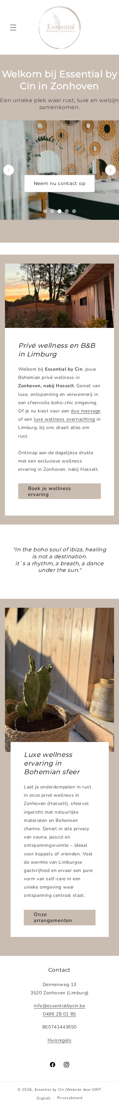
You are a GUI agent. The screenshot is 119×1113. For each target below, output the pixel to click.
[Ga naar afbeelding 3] (59, 211)
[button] (13, 27)
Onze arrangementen (53, 917)
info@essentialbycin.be (59, 1006)
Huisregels (60, 1040)
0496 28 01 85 (59, 1014)
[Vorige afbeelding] (8, 170)
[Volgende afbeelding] (110, 170)
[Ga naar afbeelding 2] (52, 211)
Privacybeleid (69, 1097)
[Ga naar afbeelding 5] (74, 211)
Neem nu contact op (60, 183)
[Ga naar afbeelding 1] (45, 211)
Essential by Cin (49, 1089)
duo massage (85, 411)
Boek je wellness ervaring (49, 491)
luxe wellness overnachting (64, 419)
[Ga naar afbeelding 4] (67, 211)
